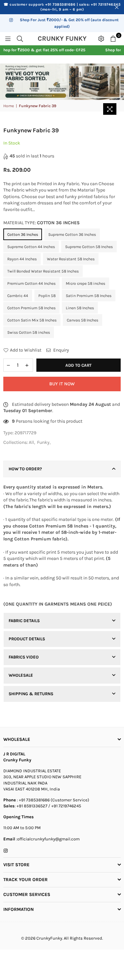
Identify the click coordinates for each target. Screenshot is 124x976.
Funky (43, 442)
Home (8, 106)
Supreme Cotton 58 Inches (89, 246)
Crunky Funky (66, 38)
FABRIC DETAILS (24, 620)
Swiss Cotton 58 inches (28, 332)
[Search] (20, 39)
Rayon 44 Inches (22, 259)
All (31, 442)
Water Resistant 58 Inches (71, 259)
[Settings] (101, 39)
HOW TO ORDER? (25, 468)
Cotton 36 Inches (22, 234)
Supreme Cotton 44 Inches (31, 246)
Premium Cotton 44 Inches (31, 283)
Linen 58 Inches (80, 308)
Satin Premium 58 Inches (88, 295)
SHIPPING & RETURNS (31, 693)
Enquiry (60, 350)
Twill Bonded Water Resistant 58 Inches (43, 271)
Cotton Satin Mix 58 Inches (32, 320)
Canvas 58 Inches (82, 320)
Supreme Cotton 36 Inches (72, 234)
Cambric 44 (17, 295)
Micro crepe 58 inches (85, 283)
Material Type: (41, 223)
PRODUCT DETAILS (27, 638)
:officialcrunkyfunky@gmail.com (47, 838)
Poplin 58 (47, 295)
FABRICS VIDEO (24, 657)
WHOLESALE (21, 675)
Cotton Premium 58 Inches (31, 308)
